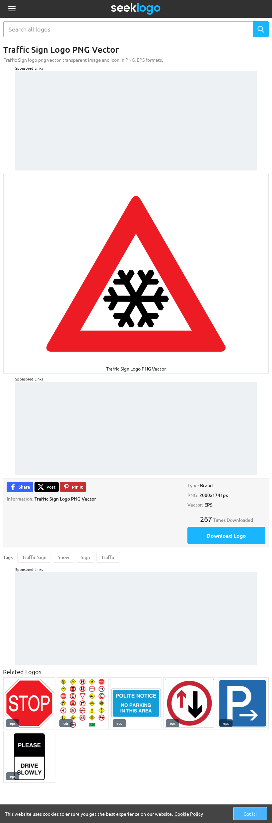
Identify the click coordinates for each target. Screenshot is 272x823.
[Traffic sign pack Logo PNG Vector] (83, 703)
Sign (85, 557)
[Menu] (12, 9)
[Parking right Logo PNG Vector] (243, 703)
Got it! (250, 814)
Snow (63, 557)
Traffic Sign (34, 557)
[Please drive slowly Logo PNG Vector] (29, 757)
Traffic (108, 557)
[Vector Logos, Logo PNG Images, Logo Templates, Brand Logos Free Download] (136, 9)
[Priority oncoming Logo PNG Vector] (189, 703)
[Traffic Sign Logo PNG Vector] (29, 703)
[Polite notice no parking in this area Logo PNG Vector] (136, 703)
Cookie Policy (188, 814)
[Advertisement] (136, 117)
